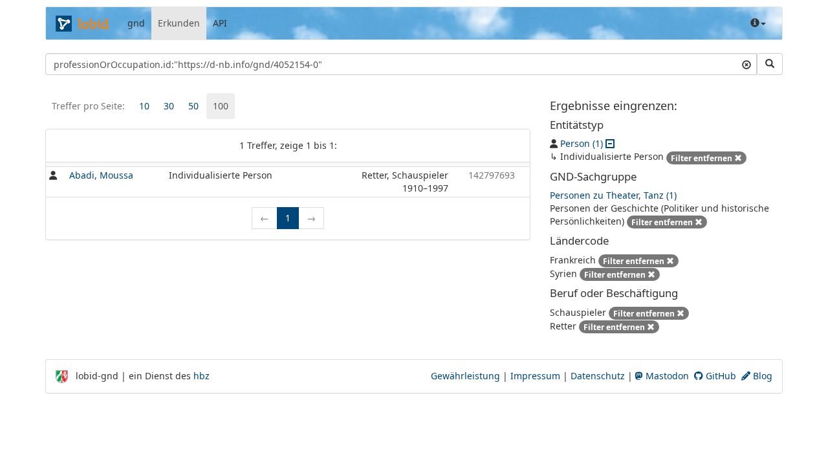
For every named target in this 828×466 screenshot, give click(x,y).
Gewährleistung (465, 376)
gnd (136, 23)
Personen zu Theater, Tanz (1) (613, 195)
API (220, 23)
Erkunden (179, 23)
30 (169, 106)
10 (144, 106)
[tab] (144, 106)
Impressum (535, 376)
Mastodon (666, 376)
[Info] (758, 23)
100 (220, 106)
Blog (761, 376)
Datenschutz (598, 376)
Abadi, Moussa (101, 175)
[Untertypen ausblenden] (610, 143)
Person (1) (581, 143)
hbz (201, 376)
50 (193, 106)
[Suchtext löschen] (746, 64)
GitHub (719, 376)
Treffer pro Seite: (88, 106)
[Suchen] (770, 64)
